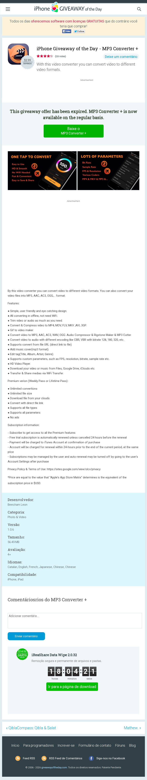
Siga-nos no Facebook (110, 758)
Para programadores (38, 745)
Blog (132, 745)
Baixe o (73, 130)
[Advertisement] (88, 91)
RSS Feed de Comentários (65, 758)
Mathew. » (132, 728)
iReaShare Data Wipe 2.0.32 (54, 654)
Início (15, 745)
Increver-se (66, 745)
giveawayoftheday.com (54, 767)
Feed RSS (29, 758)
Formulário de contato (94, 745)
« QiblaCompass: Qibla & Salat (31, 728)
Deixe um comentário (121, 57)
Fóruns (120, 745)
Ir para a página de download (72, 686)
